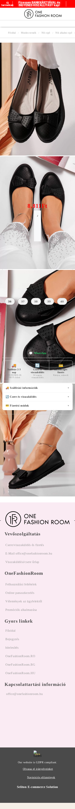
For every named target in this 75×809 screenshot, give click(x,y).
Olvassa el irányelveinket (38, 769)
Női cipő (46, 32)
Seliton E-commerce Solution (37, 787)
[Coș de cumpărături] (71, 14)
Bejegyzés (12, 639)
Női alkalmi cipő (63, 32)
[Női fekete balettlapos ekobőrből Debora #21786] (37, 154)
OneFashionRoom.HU (20, 673)
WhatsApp (37, 353)
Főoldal (12, 32)
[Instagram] (18, 718)
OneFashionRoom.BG (20, 664)
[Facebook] (8, 718)
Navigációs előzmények (41, 777)
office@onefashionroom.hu (24, 694)
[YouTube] (28, 718)
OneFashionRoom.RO (20, 656)
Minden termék (28, 32)
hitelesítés (12, 647)
